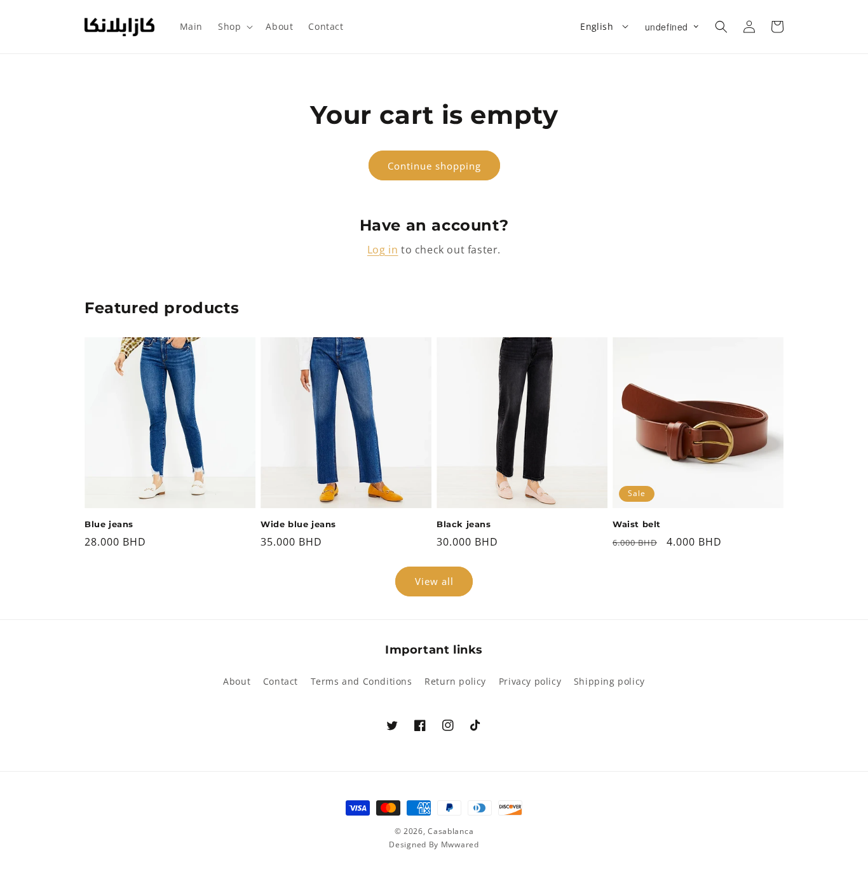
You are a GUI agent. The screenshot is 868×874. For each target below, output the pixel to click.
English (596, 26)
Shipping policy (609, 681)
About (236, 681)
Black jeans (464, 524)
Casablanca (450, 831)
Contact (280, 681)
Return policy (455, 681)
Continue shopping (434, 165)
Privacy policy (530, 681)
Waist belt (637, 524)
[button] (234, 26)
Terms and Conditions (361, 681)
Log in (382, 250)
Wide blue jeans (298, 524)
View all (434, 581)
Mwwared (460, 844)
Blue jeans (109, 524)
